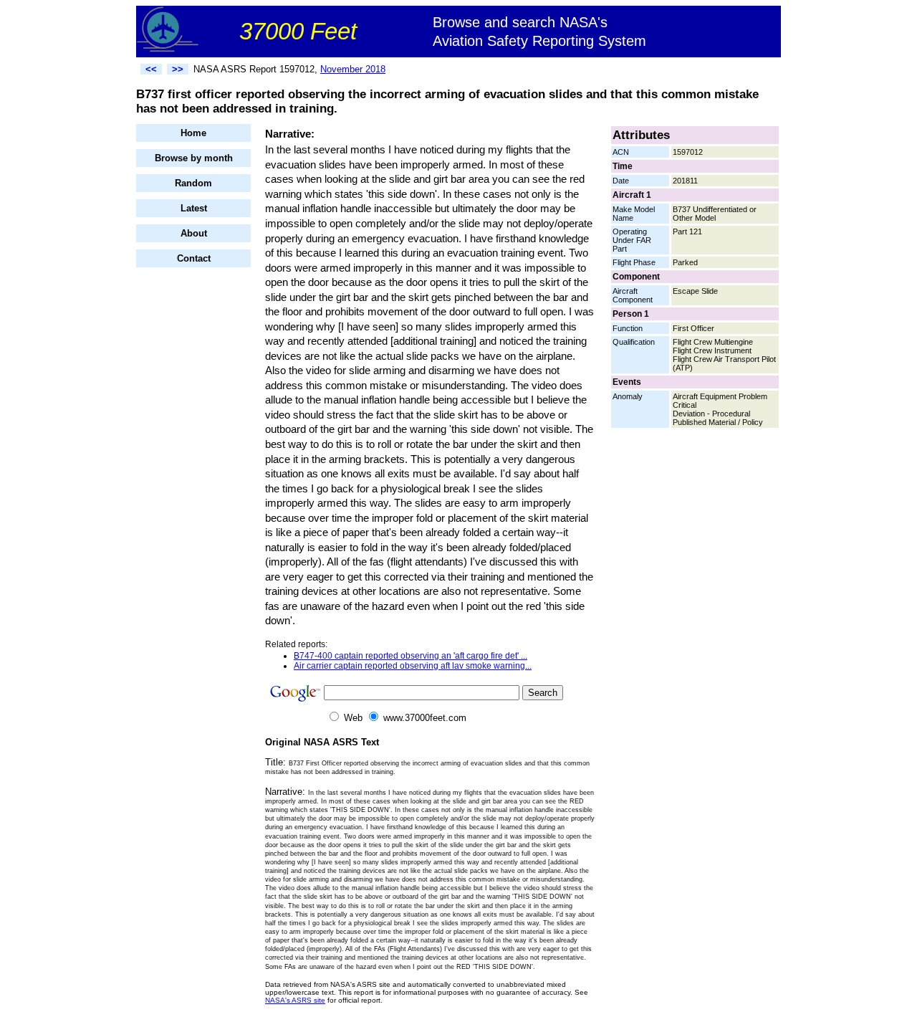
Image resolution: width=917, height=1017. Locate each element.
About (194, 233)
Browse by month (194, 158)
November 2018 (352, 69)
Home (193, 133)
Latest (194, 208)
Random (193, 183)
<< (151, 69)
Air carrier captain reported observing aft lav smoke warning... (413, 666)
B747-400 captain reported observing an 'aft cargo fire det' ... (410, 656)
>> (177, 69)
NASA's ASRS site (295, 1000)
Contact (194, 258)
